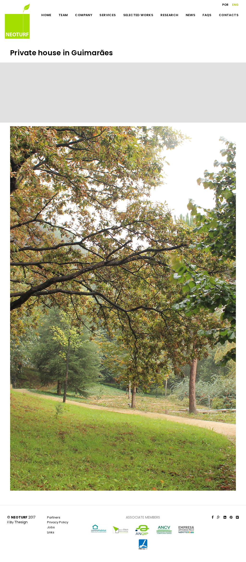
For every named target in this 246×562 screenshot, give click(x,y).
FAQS (207, 15)
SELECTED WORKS (138, 15)
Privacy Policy (57, 522)
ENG (235, 5)
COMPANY (83, 15)
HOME (46, 15)
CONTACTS (229, 15)
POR (225, 5)
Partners (53, 517)
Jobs (51, 527)
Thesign (21, 522)
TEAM (63, 15)
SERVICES (107, 15)
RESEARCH (169, 15)
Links (50, 532)
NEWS (191, 15)
